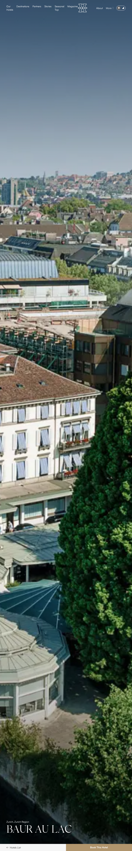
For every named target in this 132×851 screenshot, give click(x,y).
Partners (37, 6)
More (109, 8)
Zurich (9, 827)
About (99, 8)
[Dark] (121, 8)
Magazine (72, 6)
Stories (48, 6)
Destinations (22, 6)
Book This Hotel (99, 847)
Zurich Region (21, 827)
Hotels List (15, 847)
